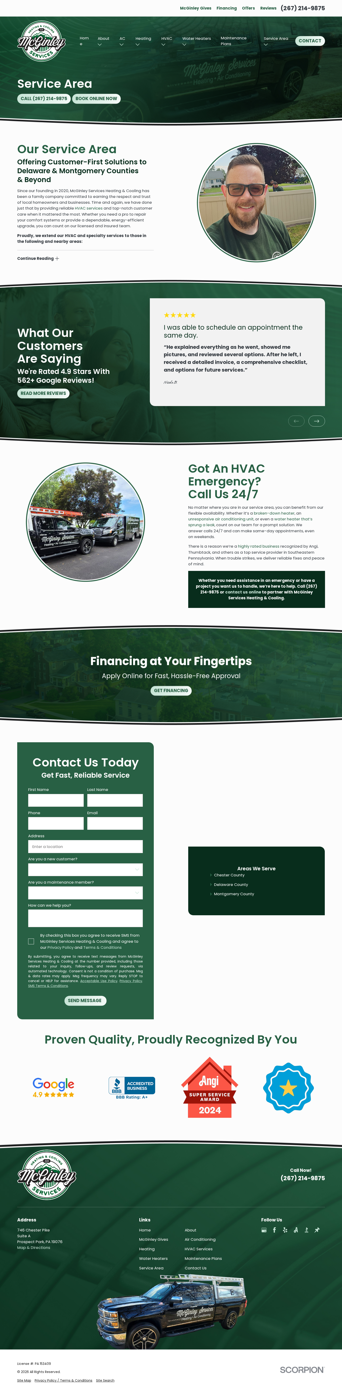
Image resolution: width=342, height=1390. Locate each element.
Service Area (276, 38)
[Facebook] (274, 1230)
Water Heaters (196, 38)
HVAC (166, 38)
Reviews (268, 8)
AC (122, 38)
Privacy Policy (60, 947)
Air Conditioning (200, 1239)
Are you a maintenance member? (61, 882)
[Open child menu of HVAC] (163, 45)
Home (84, 41)
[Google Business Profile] (264, 1230)
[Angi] (295, 1230)
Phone (34, 812)
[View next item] (316, 421)
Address (36, 836)
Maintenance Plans (234, 41)
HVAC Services (199, 1249)
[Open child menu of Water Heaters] (184, 45)
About (103, 38)
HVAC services (89, 208)
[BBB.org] (306, 1230)
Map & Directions (33, 1247)
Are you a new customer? (52, 859)
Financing (227, 8)
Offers (248, 8)
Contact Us (196, 1268)
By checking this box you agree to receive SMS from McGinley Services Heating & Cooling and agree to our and (90, 941)
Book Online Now (96, 98)
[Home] (41, 41)
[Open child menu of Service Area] (266, 45)
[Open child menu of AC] (122, 45)
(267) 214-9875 (303, 8)
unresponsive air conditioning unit (221, 519)
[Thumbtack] (317, 1230)
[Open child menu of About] (100, 45)
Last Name (97, 789)
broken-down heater (274, 513)
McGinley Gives (195, 8)
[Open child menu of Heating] (138, 45)
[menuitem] (24, 1380)
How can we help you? (49, 905)
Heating (143, 38)
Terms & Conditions (102, 947)
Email (92, 812)
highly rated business (258, 546)
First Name (38, 789)
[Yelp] (285, 1230)
